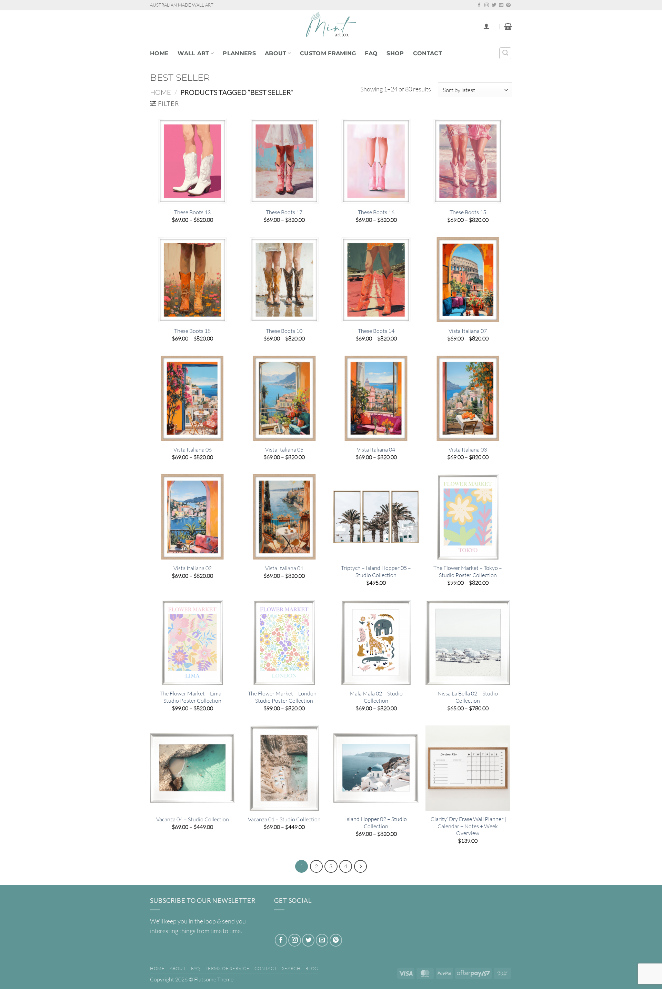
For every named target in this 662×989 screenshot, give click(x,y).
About (276, 53)
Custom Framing (328, 53)
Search (291, 968)
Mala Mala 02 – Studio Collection (376, 697)
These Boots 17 (284, 212)
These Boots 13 (192, 212)
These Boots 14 (376, 330)
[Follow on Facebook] (479, 5)
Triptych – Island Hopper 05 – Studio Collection (376, 571)
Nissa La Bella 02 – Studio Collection (468, 697)
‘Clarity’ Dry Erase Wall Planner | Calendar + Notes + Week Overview (468, 826)
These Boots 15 (468, 212)
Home (159, 53)
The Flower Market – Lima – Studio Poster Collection (192, 697)
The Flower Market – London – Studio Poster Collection (284, 697)
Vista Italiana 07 (468, 330)
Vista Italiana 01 (284, 568)
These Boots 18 (192, 330)
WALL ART (193, 53)
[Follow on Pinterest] (508, 5)
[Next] (360, 866)
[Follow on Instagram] (486, 5)
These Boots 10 (284, 330)
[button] (486, 26)
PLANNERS (239, 53)
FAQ (371, 53)
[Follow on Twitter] (494, 5)
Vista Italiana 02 (192, 568)
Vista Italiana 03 (468, 449)
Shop (395, 53)
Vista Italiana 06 (192, 449)
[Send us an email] (501, 5)
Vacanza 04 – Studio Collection (192, 819)
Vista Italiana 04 (376, 449)
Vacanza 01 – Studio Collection (284, 819)
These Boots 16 (376, 212)
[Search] (505, 53)
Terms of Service (227, 968)
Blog (311, 968)
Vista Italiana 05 (284, 449)
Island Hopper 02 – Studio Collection (376, 822)
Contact (427, 53)
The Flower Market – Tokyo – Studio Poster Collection (467, 571)
